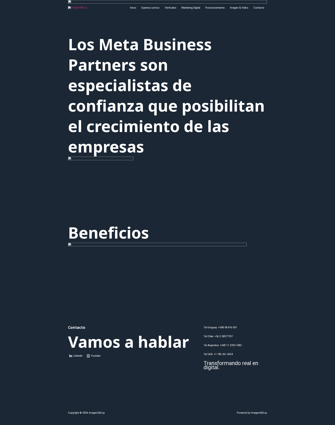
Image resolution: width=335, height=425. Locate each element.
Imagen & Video (239, 7)
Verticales (170, 7)
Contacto (259, 7)
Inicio (133, 7)
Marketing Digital (190, 7)
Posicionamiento (215, 7)
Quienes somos (150, 7)
